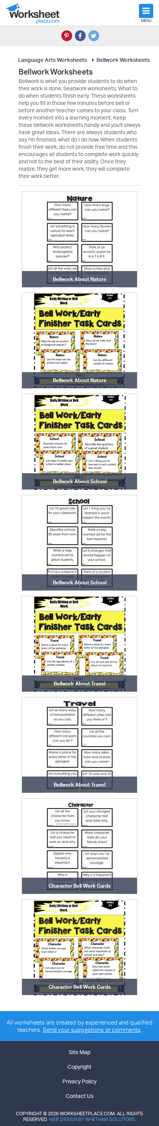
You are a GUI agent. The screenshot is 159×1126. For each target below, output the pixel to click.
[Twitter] (93, 35)
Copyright (79, 1066)
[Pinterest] (66, 35)
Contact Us (79, 1096)
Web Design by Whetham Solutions (92, 1119)
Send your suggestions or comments (91, 1029)
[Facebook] (80, 35)
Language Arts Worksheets (52, 60)
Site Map (79, 1052)
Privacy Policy (79, 1081)
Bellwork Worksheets (123, 60)
